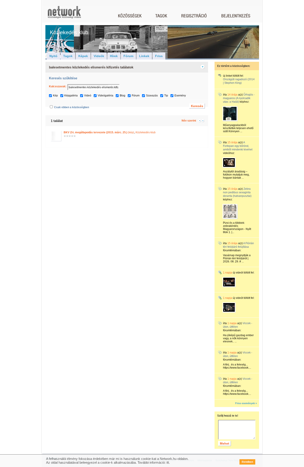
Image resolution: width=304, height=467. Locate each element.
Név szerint (189, 120)
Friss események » (246, 403)
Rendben (247, 461)
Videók (99, 56)
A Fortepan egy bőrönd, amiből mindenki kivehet (237, 146)
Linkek (144, 56)
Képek (83, 56)
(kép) (99, 132)
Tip (166, 95)
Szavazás (152, 95)
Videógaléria (105, 95)
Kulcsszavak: (57, 86)
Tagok (68, 56)
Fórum (128, 56)
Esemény (180, 95)
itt (167, 462)
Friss (159, 56)
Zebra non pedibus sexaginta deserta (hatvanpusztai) (237, 192)
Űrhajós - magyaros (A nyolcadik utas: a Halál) (239, 98)
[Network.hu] (64, 14)
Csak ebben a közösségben (71, 107)
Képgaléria (71, 95)
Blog (122, 95)
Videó (87, 95)
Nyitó (53, 56)
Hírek (114, 56)
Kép (55, 95)
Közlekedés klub (146, 132)
